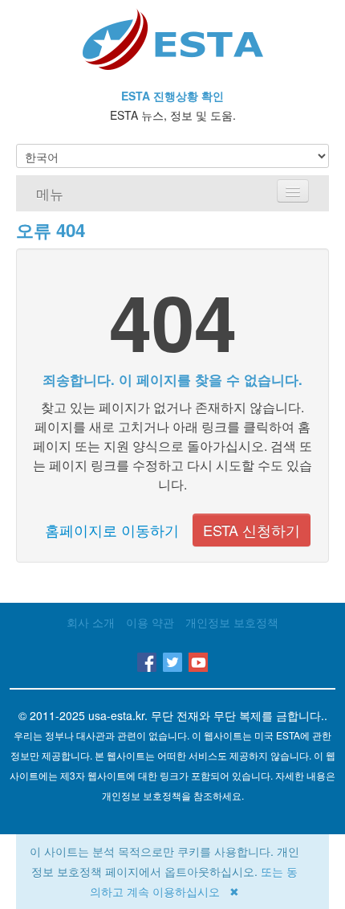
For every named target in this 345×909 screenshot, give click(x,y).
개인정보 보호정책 (231, 622)
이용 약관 (150, 622)
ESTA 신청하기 (251, 529)
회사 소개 (91, 622)
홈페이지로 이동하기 (112, 529)
